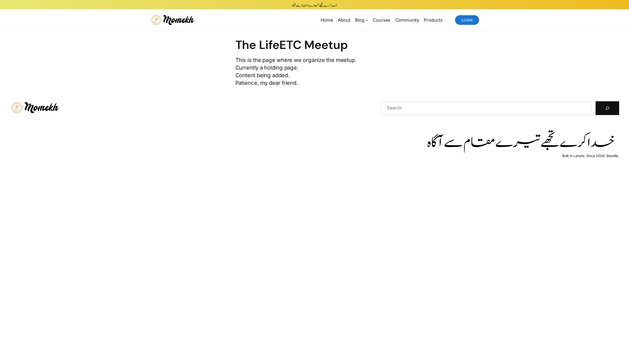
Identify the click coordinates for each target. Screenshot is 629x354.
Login (467, 20)
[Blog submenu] (366, 20)
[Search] (607, 108)
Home (327, 20)
